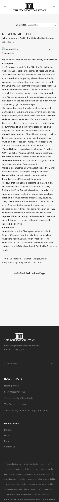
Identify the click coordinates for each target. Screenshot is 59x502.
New (6, 435)
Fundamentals (11, 38)
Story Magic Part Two (14, 392)
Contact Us (9, 447)
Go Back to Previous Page (30, 273)
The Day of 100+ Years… (15, 404)
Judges (36, 259)
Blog (6, 441)
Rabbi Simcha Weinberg (39, 38)
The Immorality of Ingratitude (18, 398)
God (21, 38)
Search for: (21, 25)
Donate (7, 430)
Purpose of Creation (30, 262)
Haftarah (27, 259)
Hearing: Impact (11, 386)
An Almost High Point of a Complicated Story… (26, 410)
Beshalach (15, 259)
